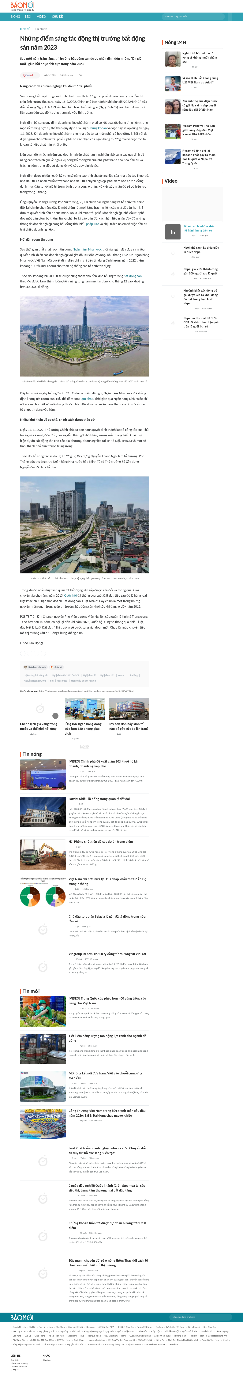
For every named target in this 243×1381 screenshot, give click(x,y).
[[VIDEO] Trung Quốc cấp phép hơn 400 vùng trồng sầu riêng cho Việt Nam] (43, 1011)
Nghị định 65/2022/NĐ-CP (65, 675)
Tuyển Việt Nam (144, 1327)
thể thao (60, 1327)
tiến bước (142, 1331)
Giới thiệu (15, 1360)
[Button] (230, 17)
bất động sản (133, 276)
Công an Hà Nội (75, 1327)
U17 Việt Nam (111, 1336)
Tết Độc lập (49, 1345)
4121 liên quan (87, 889)
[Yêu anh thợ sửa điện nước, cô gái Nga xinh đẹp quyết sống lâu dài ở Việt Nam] (173, 106)
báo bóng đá (210, 1327)
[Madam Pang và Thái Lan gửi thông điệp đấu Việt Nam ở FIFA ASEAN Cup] (173, 131)
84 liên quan (93, 1271)
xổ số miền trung (162, 1336)
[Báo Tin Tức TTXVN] (111, 734)
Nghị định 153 (107, 675)
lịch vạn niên (134, 1345)
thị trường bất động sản (36, 675)
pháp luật (92, 224)
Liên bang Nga (222, 1331)
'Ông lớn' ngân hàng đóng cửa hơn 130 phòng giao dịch (83, 729)
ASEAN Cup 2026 (106, 1327)
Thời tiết (76, 1331)
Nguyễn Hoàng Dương (35, 681)
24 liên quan (94, 1158)
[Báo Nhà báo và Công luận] (187, 168)
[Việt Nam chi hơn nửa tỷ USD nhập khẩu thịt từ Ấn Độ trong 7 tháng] (43, 892)
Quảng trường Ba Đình (140, 1336)
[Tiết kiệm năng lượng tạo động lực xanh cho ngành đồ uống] (43, 1049)
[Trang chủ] (22, 6)
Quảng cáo (15, 1370)
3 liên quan (86, 927)
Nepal (61, 1345)
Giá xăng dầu (19, 1340)
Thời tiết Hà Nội (171, 1331)
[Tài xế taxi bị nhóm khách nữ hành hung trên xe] (173, 231)
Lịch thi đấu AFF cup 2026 (41, 1340)
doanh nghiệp (19, 1327)
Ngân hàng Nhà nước (87, 249)
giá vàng (17, 1336)
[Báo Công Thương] (73, 1046)
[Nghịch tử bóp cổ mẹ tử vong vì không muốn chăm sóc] (173, 59)
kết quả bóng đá (126, 1327)
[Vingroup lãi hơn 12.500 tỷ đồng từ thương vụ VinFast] (43, 967)
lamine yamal (93, 1345)
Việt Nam (72, 1336)
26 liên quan (66, 75)
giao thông (40, 1336)
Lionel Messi (194, 1327)
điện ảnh (90, 1327)
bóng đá (160, 1340)
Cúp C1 (28, 1336)
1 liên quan (91, 772)
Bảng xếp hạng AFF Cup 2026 (26, 1345)
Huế (82, 1336)
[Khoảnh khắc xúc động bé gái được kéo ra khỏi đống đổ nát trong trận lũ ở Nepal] (173, 296)
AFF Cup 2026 (19, 1331)
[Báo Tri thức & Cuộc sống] (73, 772)
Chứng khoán (97, 128)
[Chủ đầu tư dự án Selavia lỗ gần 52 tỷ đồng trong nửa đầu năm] (43, 929)
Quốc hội (70, 596)
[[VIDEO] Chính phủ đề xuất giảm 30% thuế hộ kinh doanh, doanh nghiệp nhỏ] (43, 774)
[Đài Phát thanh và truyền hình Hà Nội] (188, 278)
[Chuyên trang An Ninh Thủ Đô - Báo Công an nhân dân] (71, 927)
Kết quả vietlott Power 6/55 (121, 1340)
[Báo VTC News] (73, 1233)
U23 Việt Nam (63, 1340)
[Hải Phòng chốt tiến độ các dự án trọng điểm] (43, 855)
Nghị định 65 (89, 675)
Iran (51, 1327)
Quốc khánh (79, 1340)
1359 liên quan (91, 959)
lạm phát (87, 399)
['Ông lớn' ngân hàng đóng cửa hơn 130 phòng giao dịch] (85, 709)
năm (123, 1336)
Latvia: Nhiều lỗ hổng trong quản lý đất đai (99, 799)
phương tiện (180, 1336)
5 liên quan (195, 257)
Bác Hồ (42, 1327)
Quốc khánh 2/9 (189, 1331)
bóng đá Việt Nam (210, 1340)
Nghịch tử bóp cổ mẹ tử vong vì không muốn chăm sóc (199, 58)
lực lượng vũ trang (175, 1327)
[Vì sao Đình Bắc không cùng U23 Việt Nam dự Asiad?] (173, 83)
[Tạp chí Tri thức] (67, 739)
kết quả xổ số (94, 1336)
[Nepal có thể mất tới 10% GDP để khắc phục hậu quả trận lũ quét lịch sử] (173, 323)
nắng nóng (63, 1331)
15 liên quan (203, 236)
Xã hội (32, 1327)
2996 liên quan (95, 1121)
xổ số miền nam (56, 1336)
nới (52, 681)
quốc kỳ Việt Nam (125, 1331)
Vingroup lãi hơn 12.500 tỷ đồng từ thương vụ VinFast (107, 954)
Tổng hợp (46, 1360)
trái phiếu (62, 681)
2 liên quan (93, 1083)
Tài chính (41, 29)
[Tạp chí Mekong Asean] (71, 889)
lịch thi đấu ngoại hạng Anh (213, 1336)
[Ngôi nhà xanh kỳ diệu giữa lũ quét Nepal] (173, 253)
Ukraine (226, 1340)
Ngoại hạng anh (46, 1331)
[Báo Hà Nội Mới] (72, 1271)
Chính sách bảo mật (19, 1367)
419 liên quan (206, 278)
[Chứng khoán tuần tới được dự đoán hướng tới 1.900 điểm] (43, 1236)
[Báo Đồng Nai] (72, 1196)
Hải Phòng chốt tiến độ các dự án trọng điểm (101, 842)
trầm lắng (133, 675)
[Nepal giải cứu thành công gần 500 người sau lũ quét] (173, 274)
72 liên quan (93, 1009)
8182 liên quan (95, 1233)
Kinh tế (25, 29)
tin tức (32, 1331)
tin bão (159, 1327)
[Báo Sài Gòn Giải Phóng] (23, 734)
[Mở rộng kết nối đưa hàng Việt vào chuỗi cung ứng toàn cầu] (43, 1086)
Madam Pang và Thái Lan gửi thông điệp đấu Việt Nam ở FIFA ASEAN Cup (198, 130)
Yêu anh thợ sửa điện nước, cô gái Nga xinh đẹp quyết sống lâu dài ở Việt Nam (200, 105)
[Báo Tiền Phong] (186, 67)
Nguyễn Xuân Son (97, 1340)
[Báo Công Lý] (187, 236)
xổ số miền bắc (145, 1340)
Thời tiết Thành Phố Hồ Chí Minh (183, 1340)
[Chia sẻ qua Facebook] (22, 653)
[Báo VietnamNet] (27, 75)
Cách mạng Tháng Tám (114, 1345)
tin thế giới (206, 1331)
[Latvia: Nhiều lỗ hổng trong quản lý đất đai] (43, 812)
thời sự (193, 1336)
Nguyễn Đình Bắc (75, 1345)
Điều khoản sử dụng (19, 1364)
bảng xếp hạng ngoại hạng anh (99, 1331)
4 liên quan (207, 309)
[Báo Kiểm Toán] (73, 804)
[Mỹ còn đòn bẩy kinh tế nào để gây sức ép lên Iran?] (129, 709)
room (121, 675)
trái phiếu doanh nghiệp (83, 681)
